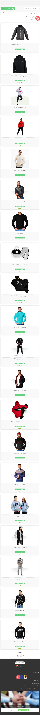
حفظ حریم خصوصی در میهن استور (31, 685)
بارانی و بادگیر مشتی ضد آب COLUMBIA (20, 76)
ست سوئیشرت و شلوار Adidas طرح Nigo (20, 421)
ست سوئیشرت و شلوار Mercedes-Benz (19, 296)
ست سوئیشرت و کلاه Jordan (20, 453)
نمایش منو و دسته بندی (30, 8)
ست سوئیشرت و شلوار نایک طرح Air (20, 264)
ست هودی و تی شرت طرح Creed (20, 547)
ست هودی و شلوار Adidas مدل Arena (20, 139)
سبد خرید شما (8, 8)
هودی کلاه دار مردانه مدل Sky (19, 327)
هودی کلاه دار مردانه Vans (19, 641)
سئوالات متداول (35, 683)
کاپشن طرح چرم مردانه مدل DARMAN (19, 44)
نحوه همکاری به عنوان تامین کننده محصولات (29, 688)
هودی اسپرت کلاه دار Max (19, 170)
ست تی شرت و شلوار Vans (20, 579)
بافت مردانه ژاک (20, 233)
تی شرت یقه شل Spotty (20, 610)
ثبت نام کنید (13, 710)
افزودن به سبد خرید (20, 49)
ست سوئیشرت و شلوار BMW (19, 359)
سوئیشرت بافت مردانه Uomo (20, 484)
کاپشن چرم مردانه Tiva (20, 201)
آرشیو (32, 19)
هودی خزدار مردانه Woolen (20, 390)
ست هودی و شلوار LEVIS (20, 107)
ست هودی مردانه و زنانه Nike (20, 516)
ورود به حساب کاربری (23, 710)
